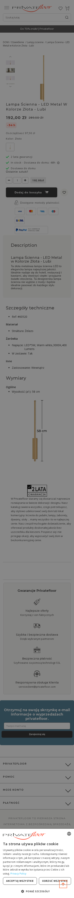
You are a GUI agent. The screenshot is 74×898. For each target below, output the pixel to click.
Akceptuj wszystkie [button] (20, 881)
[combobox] (69, 834)
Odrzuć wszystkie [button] (55, 881)
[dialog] (37, 863)
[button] (37, 891)
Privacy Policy (18, 873)
